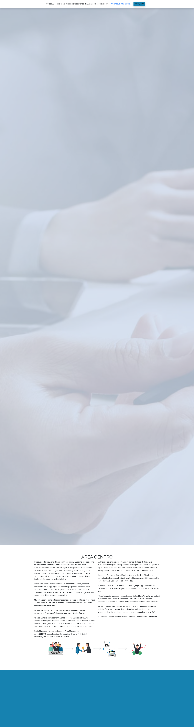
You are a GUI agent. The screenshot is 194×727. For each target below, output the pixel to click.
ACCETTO (139, 4)
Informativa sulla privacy (120, 4)
